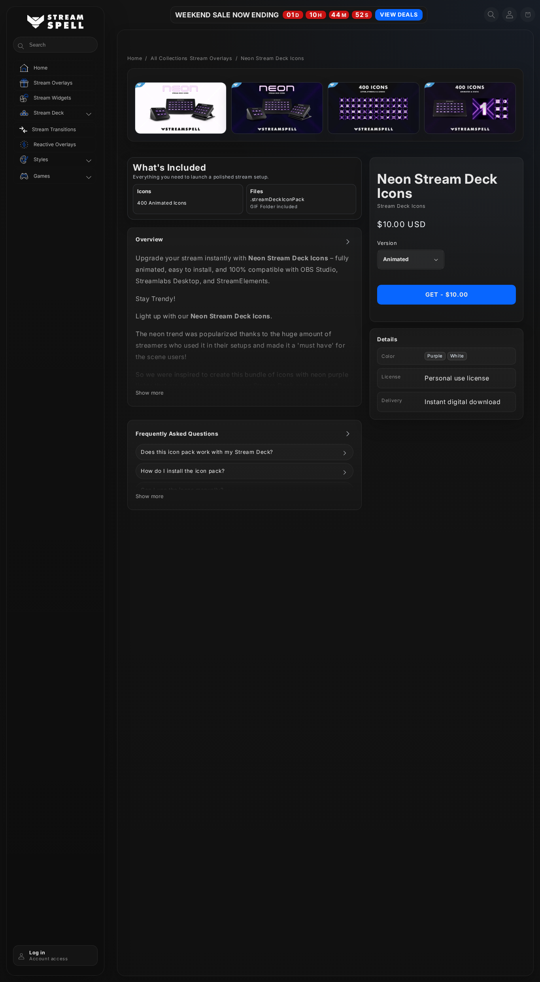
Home (134, 58)
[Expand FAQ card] (347, 433)
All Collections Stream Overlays (191, 58)
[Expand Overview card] (347, 241)
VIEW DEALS (398, 14)
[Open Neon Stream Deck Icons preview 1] (181, 108)
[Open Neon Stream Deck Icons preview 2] (277, 108)
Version (387, 243)
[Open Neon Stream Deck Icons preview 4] (470, 108)
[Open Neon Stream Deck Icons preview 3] (373, 108)
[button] (491, 14)
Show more (150, 392)
